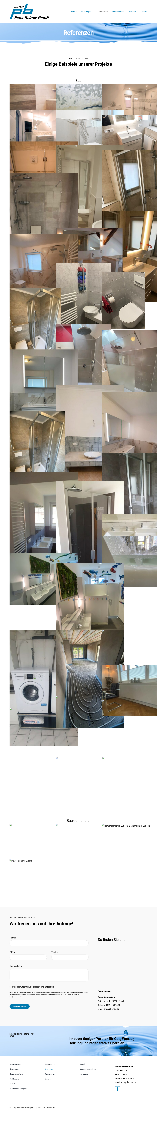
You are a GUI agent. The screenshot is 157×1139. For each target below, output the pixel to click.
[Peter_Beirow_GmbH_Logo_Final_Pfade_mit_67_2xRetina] (24, 1034)
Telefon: (55, 952)
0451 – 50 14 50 (113, 1005)
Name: (13, 938)
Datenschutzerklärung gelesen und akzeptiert (33, 987)
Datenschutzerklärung (25, 992)
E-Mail (12, 952)
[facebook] (117, 1089)
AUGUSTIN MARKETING (46, 1108)
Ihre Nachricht (16, 966)
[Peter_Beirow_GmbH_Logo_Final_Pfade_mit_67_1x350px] (30, 4)
